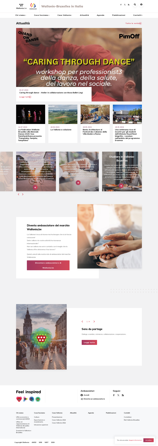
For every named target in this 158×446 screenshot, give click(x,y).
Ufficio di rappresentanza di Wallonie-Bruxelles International (22, 425)
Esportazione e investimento (39, 421)
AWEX (34, 442)
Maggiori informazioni (135, 440)
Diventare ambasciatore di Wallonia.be (48, 265)
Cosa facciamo (41, 15)
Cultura (36, 417)
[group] (36, 171)
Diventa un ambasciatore (94, 399)
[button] (18, 194)
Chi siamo (20, 15)
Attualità (84, 15)
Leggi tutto (89, 342)
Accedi (86, 395)
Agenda (100, 15)
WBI (40, 442)
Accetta (149, 440)
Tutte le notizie (133, 23)
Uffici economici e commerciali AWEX (23, 418)
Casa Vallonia (64, 15)
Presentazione (57, 417)
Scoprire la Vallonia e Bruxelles (23, 431)
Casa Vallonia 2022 (59, 423)
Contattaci (127, 417)
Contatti (137, 15)
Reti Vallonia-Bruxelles (132, 420)
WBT (46, 442)
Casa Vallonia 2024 (59, 420)
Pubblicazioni (118, 15)
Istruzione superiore (41, 425)
